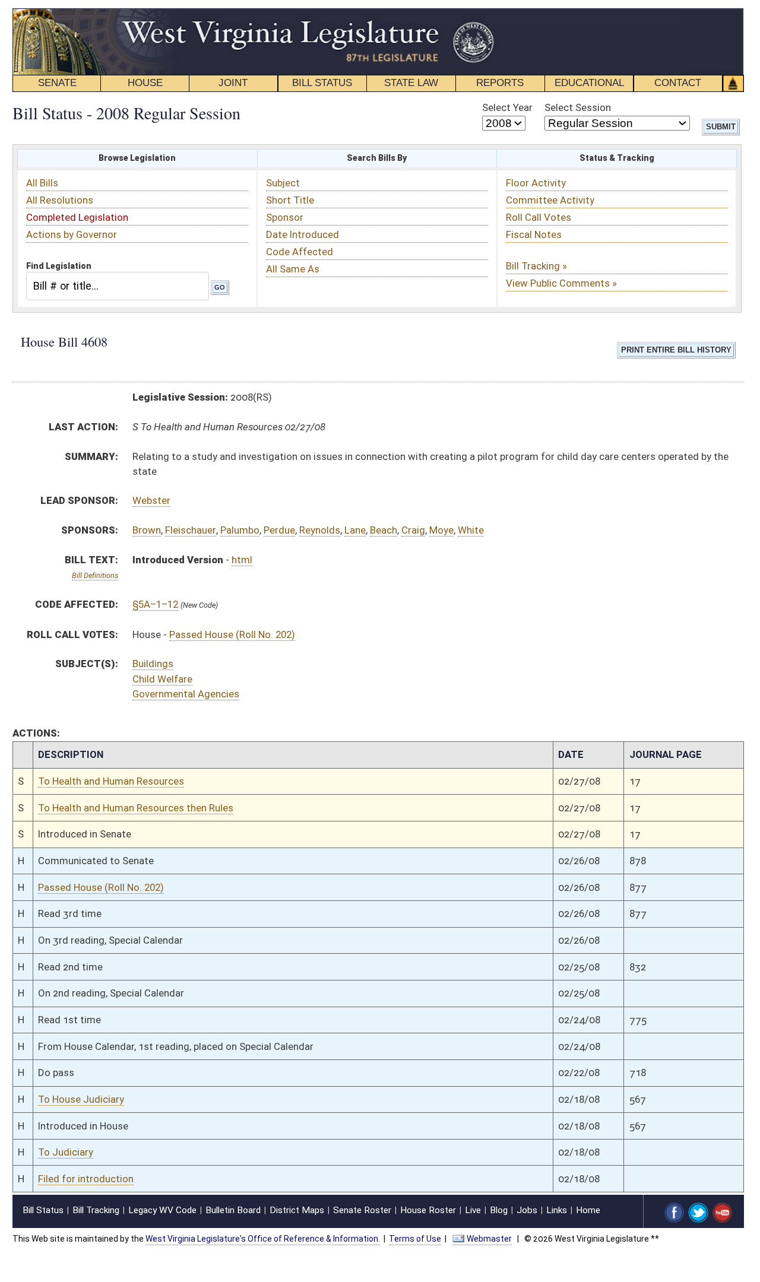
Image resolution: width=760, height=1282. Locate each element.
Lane (355, 530)
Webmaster (489, 1238)
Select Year (507, 107)
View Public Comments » (561, 283)
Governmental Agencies (185, 694)
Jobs (527, 1210)
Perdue (279, 530)
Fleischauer (190, 530)
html (242, 560)
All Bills (42, 183)
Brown (146, 530)
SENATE (57, 82)
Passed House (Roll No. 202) (232, 634)
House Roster (428, 1210)
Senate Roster (362, 1210)
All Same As (292, 269)
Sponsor (284, 217)
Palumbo (239, 530)
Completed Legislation (77, 217)
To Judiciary (65, 1152)
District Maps (297, 1210)
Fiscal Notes (534, 234)
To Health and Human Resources (111, 781)
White (471, 530)
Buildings (152, 663)
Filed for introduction (86, 1179)
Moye (441, 530)
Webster (151, 500)
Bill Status (43, 1210)
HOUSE (145, 82)
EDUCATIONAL (589, 82)
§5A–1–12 (155, 604)
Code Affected (299, 252)
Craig (413, 530)
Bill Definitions (95, 575)
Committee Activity (550, 200)
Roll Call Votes (538, 217)
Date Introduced (302, 234)
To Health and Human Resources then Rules (135, 808)
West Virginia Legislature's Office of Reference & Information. (262, 1238)
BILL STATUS (322, 82)
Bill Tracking (95, 1210)
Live (473, 1210)
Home (588, 1210)
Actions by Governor (71, 234)
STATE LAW (411, 82)
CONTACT (677, 82)
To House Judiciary (81, 1099)
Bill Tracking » (536, 266)
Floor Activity (536, 183)
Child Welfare (162, 679)
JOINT (233, 82)
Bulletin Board (233, 1210)
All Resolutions (59, 200)
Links (556, 1210)
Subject (283, 183)
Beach (383, 530)
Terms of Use (415, 1238)
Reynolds (319, 530)
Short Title (290, 200)
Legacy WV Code (162, 1210)
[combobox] (117, 285)
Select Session (577, 107)
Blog (499, 1210)
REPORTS (500, 82)
